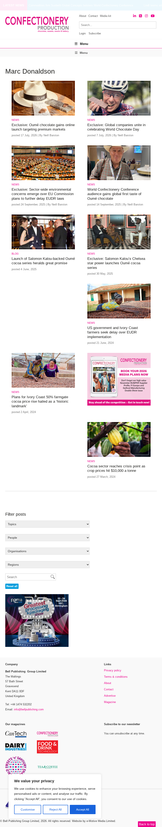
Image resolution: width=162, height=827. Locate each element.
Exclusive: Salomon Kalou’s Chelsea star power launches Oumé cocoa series (116, 263)
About (82, 16)
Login (82, 33)
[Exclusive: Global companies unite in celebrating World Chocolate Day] (119, 115)
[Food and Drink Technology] (47, 752)
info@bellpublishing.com (29, 709)
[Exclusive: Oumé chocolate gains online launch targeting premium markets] (43, 115)
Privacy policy (112, 670)
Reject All (55, 809)
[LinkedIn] (134, 16)
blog (15, 253)
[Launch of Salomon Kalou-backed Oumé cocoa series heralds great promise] (43, 248)
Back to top (147, 824)
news (15, 120)
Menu (84, 44)
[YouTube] (153, 16)
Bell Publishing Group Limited (21, 821)
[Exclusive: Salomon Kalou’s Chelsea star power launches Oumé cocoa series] (119, 248)
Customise (28, 809)
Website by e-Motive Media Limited (93, 821)
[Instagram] (146, 16)
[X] (140, 16)
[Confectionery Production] (47, 736)
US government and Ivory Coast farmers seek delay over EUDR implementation (112, 332)
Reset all (12, 586)
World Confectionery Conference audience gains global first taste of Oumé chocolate (114, 194)
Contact (93, 16)
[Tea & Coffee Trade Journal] (47, 769)
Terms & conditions (116, 676)
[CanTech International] (15, 736)
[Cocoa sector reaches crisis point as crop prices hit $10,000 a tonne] (119, 456)
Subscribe (95, 33)
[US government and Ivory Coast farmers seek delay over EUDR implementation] (119, 318)
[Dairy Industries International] (15, 750)
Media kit (105, 16)
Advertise (110, 695)
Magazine (110, 702)
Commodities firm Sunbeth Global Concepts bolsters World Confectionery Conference (81, 5)
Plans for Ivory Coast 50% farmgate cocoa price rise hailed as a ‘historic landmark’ (40, 401)
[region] (54, 796)
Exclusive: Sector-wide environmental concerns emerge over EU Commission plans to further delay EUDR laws (43, 194)
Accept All (82, 809)
